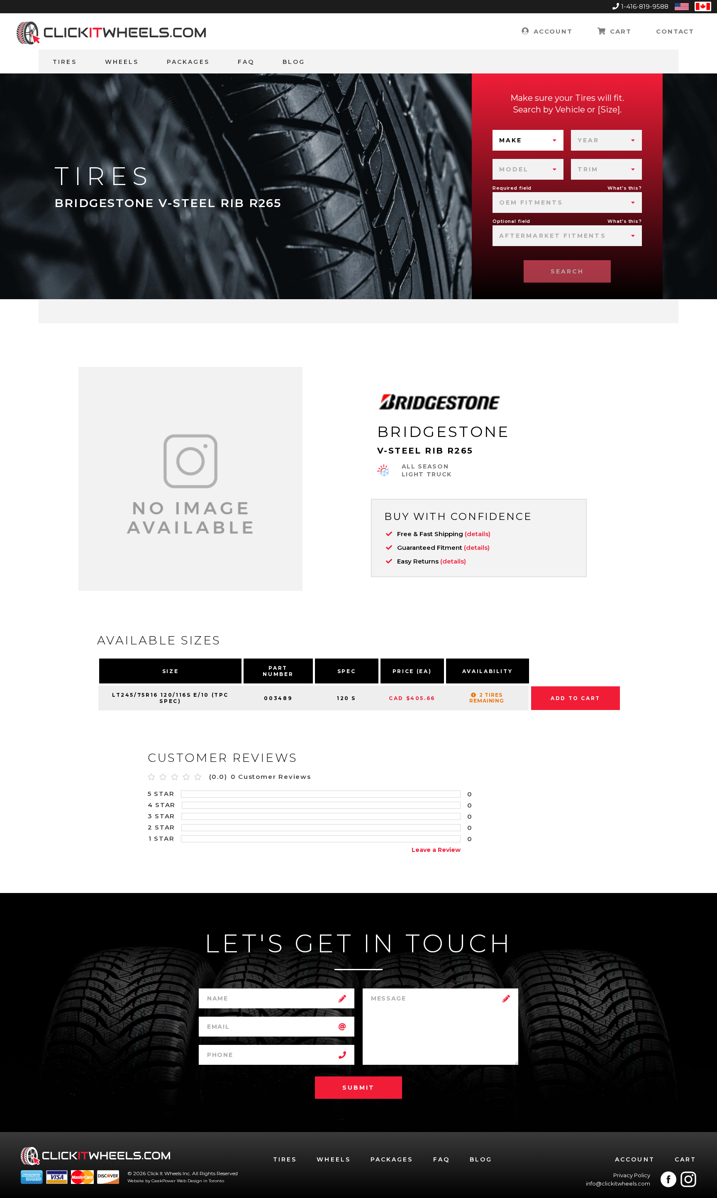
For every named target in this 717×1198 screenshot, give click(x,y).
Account (551, 31)
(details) (477, 534)
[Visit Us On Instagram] (688, 1179)
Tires (64, 62)
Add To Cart (575, 698)
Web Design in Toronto (200, 1180)
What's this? (624, 188)
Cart (619, 31)
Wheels (122, 62)
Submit (358, 1087)
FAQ (246, 62)
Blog (294, 62)
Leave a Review (436, 850)
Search (567, 271)
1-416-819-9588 (644, 6)
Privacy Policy (631, 1175)
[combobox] (528, 140)
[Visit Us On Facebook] (668, 1179)
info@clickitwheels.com (618, 1183)
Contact (675, 31)
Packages (188, 62)
